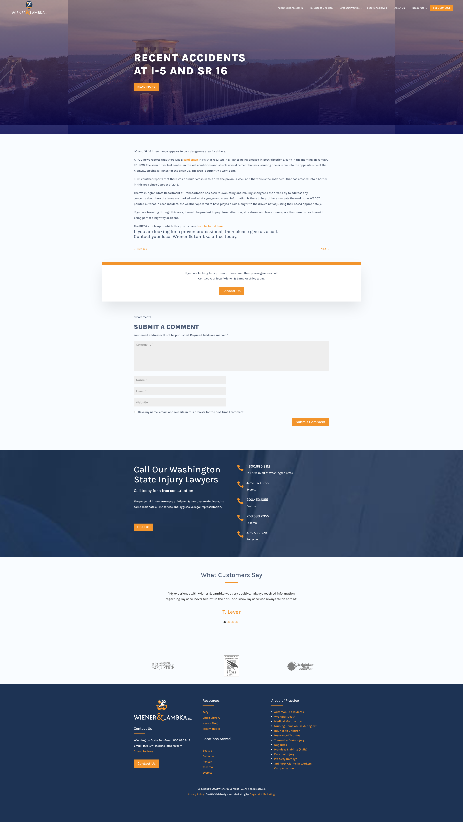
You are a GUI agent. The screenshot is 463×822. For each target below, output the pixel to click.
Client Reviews (143, 751)
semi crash (190, 159)
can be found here (210, 226)
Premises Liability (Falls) (290, 749)
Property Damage (285, 759)
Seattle (207, 750)
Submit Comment (311, 422)
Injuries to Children (321, 7)
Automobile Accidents (290, 7)
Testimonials (211, 728)
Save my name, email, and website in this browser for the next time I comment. (191, 412)
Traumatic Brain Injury (289, 740)
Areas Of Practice (350, 7)
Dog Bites (280, 744)
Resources (418, 7)
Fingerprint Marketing (262, 794)
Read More (146, 86)
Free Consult (441, 7)
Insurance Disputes (287, 735)
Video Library (211, 717)
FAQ (205, 712)
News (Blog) (210, 723)
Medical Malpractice (287, 721)
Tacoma (208, 767)
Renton (207, 761)
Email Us (143, 527)
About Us (399, 7)
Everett (207, 772)
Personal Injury (284, 754)
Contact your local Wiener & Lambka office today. (185, 236)
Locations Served (377, 7)
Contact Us (231, 291)
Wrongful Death (284, 716)
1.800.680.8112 (258, 466)
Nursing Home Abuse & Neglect (295, 726)
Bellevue (208, 756)
